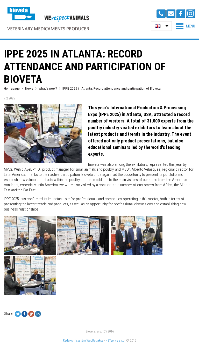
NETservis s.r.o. (115, 340)
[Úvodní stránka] (48, 18)
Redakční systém (74, 340)
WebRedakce (95, 340)
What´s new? (48, 88)
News (29, 88)
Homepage (12, 88)
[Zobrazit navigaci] (185, 26)
